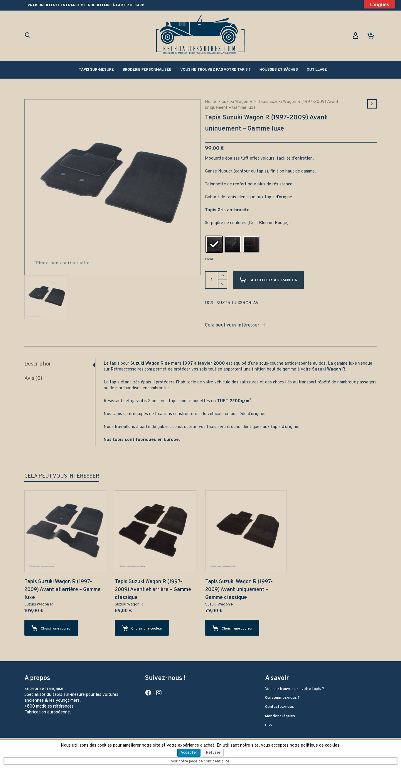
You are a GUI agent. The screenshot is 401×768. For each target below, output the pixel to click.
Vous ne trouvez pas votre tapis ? (294, 689)
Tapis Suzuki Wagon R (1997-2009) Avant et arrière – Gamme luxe (62, 589)
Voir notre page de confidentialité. (200, 761)
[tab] (59, 364)
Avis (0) (33, 378)
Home (210, 102)
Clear (209, 259)
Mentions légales (280, 716)
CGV (269, 725)
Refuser (213, 752)
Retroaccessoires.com (131, 369)
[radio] (214, 244)
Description (38, 364)
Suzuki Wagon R (237, 102)
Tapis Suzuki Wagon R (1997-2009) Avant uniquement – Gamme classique (239, 589)
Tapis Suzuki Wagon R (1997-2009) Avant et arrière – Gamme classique (153, 589)
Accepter (189, 752)
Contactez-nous (279, 707)
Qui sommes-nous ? (282, 698)
